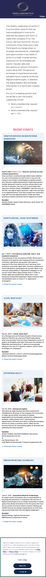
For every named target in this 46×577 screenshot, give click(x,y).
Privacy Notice (13, 552)
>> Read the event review (12, 521)
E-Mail (18, 113)
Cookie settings (22, 560)
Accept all (23, 572)
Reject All (22, 566)
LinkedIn (18, 107)
